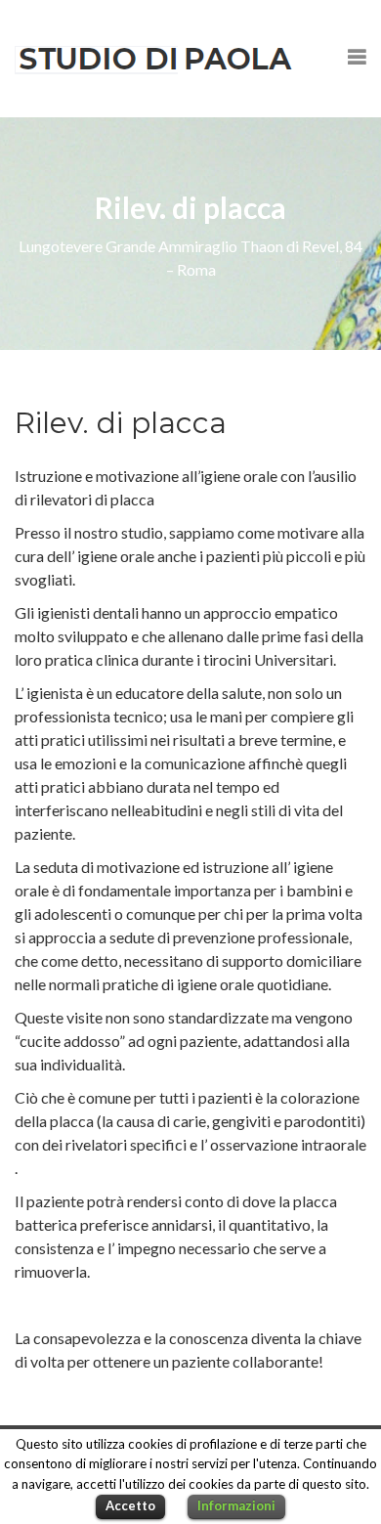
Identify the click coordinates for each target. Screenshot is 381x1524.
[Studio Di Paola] (154, 58)
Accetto (130, 1505)
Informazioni (236, 1505)
